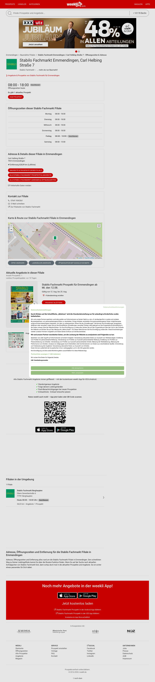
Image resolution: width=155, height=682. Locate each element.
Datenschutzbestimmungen (113, 307)
